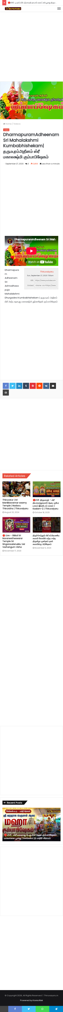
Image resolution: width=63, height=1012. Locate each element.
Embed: (31, 285)
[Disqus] (31, 599)
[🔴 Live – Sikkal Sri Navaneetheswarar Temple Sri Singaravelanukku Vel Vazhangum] (16, 525)
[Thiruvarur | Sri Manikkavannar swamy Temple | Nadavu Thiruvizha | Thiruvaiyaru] (16, 489)
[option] (31, 824)
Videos (16, 123)
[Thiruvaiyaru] (13, 8)
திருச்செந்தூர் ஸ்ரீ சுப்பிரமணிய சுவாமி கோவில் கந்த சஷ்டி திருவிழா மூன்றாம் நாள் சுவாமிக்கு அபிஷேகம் (46, 540)
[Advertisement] (31, 46)
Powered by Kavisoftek (31, 1000)
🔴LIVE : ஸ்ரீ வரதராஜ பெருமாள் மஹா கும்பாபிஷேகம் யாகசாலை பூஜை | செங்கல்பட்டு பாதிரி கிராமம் (30, 836)
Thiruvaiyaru (47, 271)
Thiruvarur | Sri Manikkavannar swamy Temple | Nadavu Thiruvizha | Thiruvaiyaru (15, 504)
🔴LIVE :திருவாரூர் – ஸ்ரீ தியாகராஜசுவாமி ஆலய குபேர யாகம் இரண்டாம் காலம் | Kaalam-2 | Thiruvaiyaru (46, 504)
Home (8, 123)
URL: (32, 280)
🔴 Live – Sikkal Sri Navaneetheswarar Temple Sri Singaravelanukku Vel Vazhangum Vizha (13, 541)
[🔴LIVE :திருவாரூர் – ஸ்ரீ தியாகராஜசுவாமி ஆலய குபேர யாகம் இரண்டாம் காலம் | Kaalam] (47, 489)
